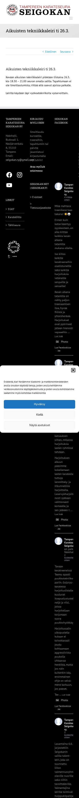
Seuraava (65, 51)
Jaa (59, 350)
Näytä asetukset (39, 425)
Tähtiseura (14, 225)
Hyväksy (39, 404)
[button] (73, 370)
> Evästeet (36, 197)
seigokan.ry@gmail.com (20, 159)
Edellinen (50, 51)
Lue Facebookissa (63, 347)
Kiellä (39, 414)
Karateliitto (14, 217)
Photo (64, 341)
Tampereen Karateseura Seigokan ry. (71, 189)
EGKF (11, 209)
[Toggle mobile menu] (71, 18)
